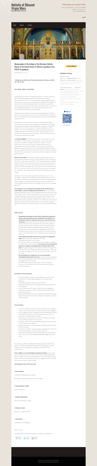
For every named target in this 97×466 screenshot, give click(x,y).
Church (40, 462)
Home (14, 25)
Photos (22, 25)
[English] (83, 17)
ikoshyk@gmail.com (81, 9)
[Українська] (85, 17)
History (30, 25)
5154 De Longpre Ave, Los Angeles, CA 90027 (74, 5)
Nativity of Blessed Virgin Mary (22, 6)
